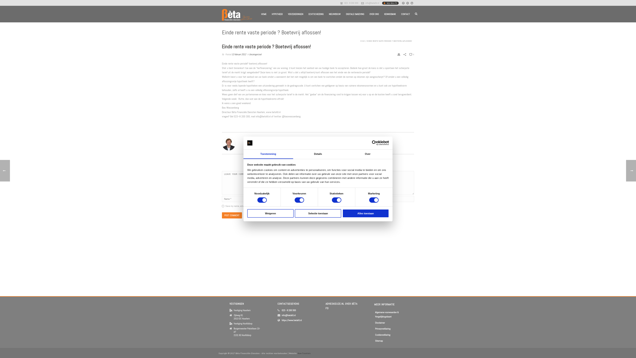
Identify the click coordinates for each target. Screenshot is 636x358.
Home (263, 14)
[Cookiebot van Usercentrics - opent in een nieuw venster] (374, 142)
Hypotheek (277, 14)
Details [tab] (318, 153)
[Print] (399, 54)
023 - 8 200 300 (351, 3)
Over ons (374, 14)
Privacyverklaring (383, 328)
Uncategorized (255, 54)
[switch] (299, 200)
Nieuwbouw (335, 14)
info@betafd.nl (372, 3)
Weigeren (270, 213)
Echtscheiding (316, 14)
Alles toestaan (365, 213)
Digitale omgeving (355, 14)
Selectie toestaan (318, 213)
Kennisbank (390, 14)
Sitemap (379, 340)
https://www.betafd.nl (292, 320)
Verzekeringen (295, 14)
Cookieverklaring (382, 334)
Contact (405, 14)
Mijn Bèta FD (392, 3)
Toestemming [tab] (268, 153)
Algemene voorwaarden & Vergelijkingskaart (387, 314)
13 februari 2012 (239, 54)
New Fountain (304, 353)
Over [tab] (368, 153)
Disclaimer (380, 322)
